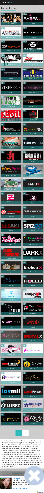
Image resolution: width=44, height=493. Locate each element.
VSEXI (8, 2)
